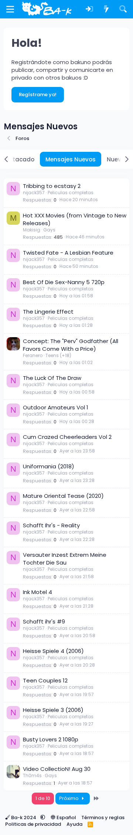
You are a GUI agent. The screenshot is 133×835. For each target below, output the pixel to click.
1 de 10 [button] (42, 798)
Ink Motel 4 (37, 592)
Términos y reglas (103, 817)
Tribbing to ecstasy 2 (52, 186)
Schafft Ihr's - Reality (51, 525)
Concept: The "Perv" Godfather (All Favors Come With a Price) (70, 345)
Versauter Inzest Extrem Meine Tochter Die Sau (64, 558)
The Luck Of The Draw (52, 378)
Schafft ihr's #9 (44, 621)
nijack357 (34, 192)
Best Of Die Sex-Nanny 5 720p (64, 282)
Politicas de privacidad (33, 824)
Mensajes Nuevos (70, 159)
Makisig (31, 230)
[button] (43, 817)
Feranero (32, 355)
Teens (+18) (58, 355)
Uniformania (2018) (48, 466)
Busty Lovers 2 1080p (50, 739)
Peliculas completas (70, 192)
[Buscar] (123, 9)
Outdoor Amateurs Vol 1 (55, 407)
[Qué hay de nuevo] (106, 9)
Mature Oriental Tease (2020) (63, 496)
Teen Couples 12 (45, 680)
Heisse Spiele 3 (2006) (53, 710)
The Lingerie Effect (48, 311)
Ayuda (74, 824)
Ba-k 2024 (23, 817)
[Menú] (10, 9)
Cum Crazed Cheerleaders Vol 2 (67, 437)
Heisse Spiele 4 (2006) (53, 651)
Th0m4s (32, 775)
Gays (49, 230)
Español (65, 817)
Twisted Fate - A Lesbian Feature (68, 252)
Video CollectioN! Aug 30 (57, 769)
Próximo (69, 798)
